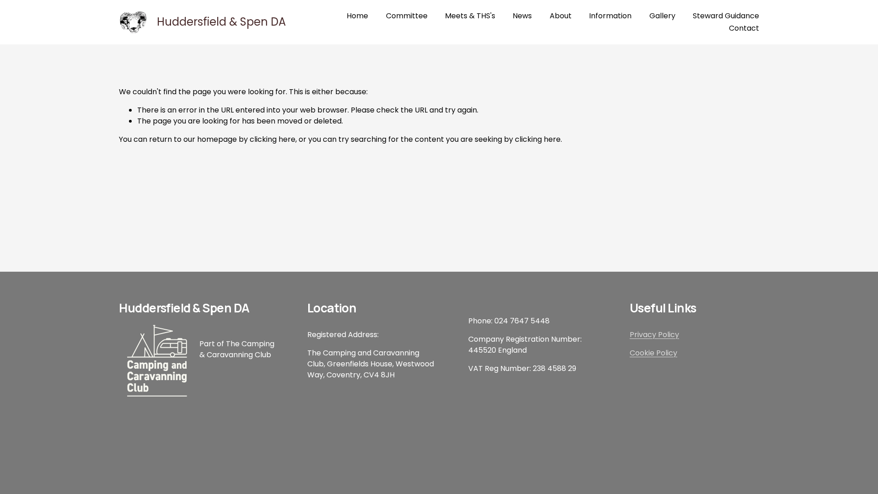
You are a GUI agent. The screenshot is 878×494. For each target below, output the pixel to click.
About (561, 16)
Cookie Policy (653, 353)
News (522, 16)
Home (357, 16)
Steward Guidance (726, 16)
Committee (407, 16)
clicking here (272, 139)
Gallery (662, 16)
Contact (744, 28)
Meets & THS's (470, 16)
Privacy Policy (654, 334)
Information (610, 16)
